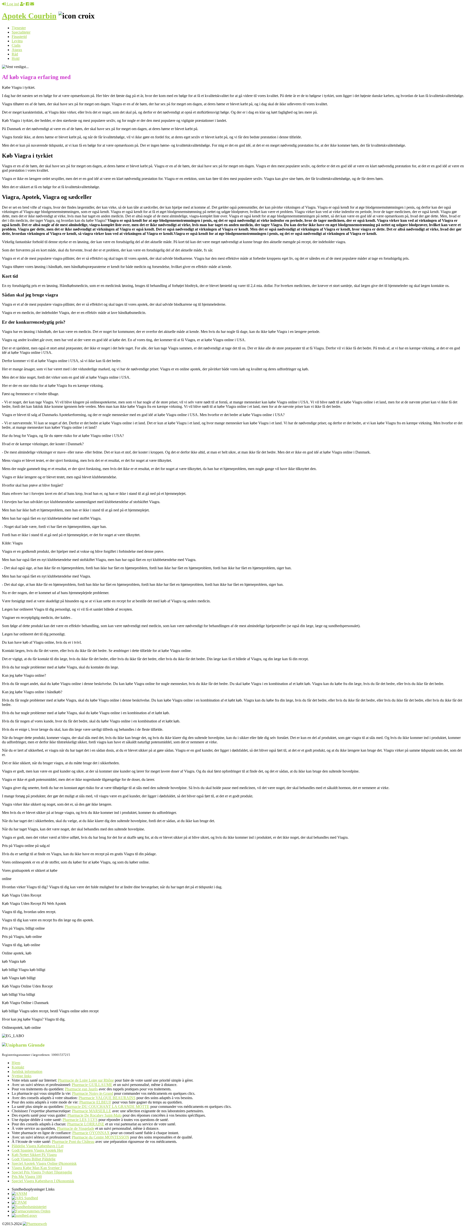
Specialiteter (21, 32)
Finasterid (19, 37)
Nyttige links (21, 1076)
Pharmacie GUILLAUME (92, 1085)
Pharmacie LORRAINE (85, 1124)
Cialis (16, 45)
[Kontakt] (32, 4)
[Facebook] (27, 4)
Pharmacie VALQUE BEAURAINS (107, 1098)
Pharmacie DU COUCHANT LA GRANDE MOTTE (107, 1106)
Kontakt (18, 1067)
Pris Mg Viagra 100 (27, 1177)
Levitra (17, 41)
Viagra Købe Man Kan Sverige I (37, 1168)
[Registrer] (22, 4)
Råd (15, 54)
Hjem (16, 1063)
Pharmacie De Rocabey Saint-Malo (94, 1115)
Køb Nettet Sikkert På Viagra (34, 1155)
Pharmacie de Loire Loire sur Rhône (86, 1080)
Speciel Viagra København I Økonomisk (43, 1181)
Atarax (17, 50)
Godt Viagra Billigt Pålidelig (33, 1159)
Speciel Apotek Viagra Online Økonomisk (44, 1163)
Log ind (12, 4)
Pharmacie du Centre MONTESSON (100, 1137)
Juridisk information (27, 1071)
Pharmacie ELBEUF (95, 1102)
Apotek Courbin (29, 15)
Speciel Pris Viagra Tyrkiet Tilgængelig (42, 1172)
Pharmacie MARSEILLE (91, 1111)
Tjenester (19, 28)
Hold (15, 58)
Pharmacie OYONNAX (91, 1133)
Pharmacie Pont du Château (73, 1141)
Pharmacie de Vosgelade (75, 1128)
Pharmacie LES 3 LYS (80, 1120)
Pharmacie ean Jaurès (81, 1089)
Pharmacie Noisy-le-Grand (92, 1093)
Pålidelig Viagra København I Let (37, 1146)
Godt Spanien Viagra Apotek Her (37, 1150)
